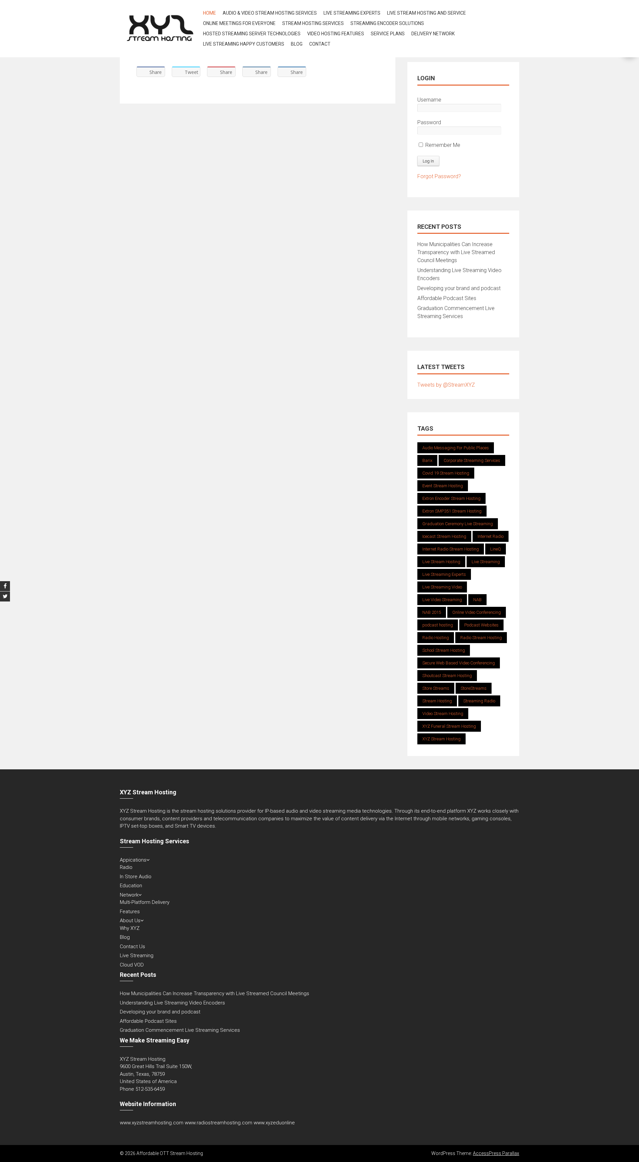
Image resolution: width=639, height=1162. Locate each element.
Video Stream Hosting (442, 713)
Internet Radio (491, 536)
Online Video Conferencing (476, 612)
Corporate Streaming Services (472, 460)
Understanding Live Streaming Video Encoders (172, 1003)
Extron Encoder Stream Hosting (451, 498)
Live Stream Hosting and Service (426, 13)
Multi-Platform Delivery (144, 902)
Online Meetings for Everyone (239, 23)
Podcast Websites (481, 624)
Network (129, 895)
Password (429, 122)
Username (429, 100)
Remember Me (442, 145)
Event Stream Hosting (442, 485)
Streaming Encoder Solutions (387, 23)
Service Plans (388, 33)
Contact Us (132, 947)
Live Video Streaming (442, 599)
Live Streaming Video (442, 586)
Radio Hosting (435, 637)
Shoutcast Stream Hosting (447, 675)
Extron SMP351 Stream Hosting (452, 511)
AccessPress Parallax (496, 1153)
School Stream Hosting (443, 650)
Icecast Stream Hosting (444, 536)
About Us (130, 921)
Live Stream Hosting (441, 561)
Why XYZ (129, 928)
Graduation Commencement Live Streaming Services (180, 1030)
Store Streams (435, 688)
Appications (133, 860)
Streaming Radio (479, 700)
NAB (477, 599)
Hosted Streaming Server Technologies (252, 33)
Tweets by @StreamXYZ (446, 385)
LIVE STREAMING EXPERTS (351, 13)
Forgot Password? (439, 176)
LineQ (495, 549)
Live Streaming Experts (444, 574)
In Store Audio (135, 877)
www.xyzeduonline (274, 1123)
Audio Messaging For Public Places (455, 447)
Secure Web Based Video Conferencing (458, 662)
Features (130, 912)
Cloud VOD (132, 965)
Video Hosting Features (335, 33)
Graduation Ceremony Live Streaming (457, 523)
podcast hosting (437, 624)
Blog (297, 44)
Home (209, 13)
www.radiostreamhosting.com (218, 1123)
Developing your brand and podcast (459, 288)
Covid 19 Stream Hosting (445, 473)
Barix (427, 460)
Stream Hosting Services (313, 23)
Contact (319, 44)
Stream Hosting (437, 700)
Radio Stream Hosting (481, 637)
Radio (126, 867)
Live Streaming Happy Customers (243, 44)
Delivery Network (433, 33)
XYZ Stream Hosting (441, 738)
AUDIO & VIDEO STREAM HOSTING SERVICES (270, 13)
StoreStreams (474, 688)
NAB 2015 (431, 612)
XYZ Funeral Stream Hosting (449, 726)
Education (131, 886)
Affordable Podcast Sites (446, 298)
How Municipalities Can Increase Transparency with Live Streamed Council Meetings (456, 252)
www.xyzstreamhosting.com (151, 1123)
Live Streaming (486, 561)
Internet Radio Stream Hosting (450, 549)
